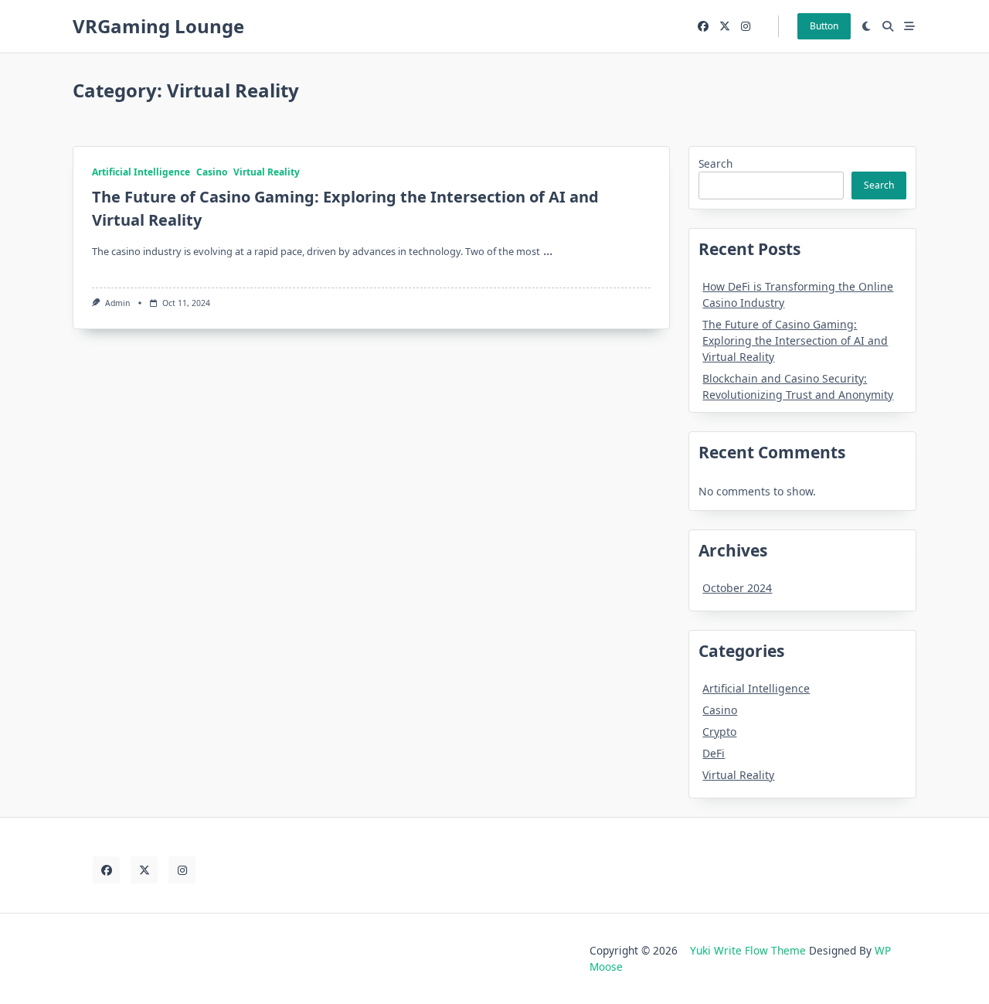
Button (824, 25)
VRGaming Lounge (158, 26)
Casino (211, 172)
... (547, 250)
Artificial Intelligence (141, 172)
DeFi (713, 753)
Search (715, 163)
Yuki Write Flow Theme (748, 950)
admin (117, 303)
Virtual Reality (266, 172)
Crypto (719, 731)
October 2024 (737, 587)
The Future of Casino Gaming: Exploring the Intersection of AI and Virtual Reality (795, 340)
